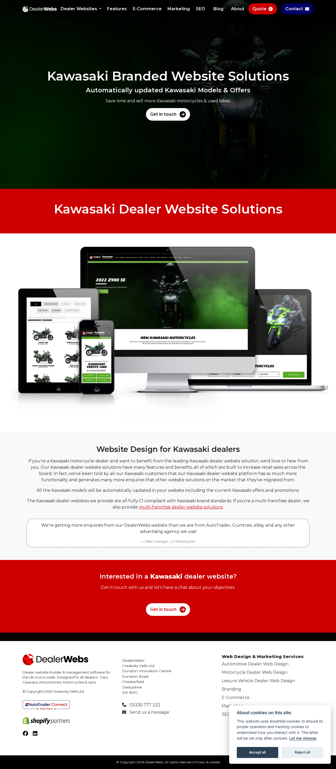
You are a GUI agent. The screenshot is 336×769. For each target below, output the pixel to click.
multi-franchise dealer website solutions (181, 507)
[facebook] (28, 735)
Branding (231, 689)
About (237, 8)
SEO (200, 8)
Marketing (178, 8)
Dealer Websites (79, 8)
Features (117, 8)
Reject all (302, 752)
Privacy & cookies (207, 762)
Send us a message (148, 712)
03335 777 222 (144, 704)
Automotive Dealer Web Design (255, 663)
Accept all (257, 752)
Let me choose (303, 738)
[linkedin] (37, 735)
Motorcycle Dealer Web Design (254, 672)
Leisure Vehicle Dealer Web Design (258, 680)
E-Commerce (147, 8)
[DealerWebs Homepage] (40, 9)
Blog (218, 8)
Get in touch (163, 114)
